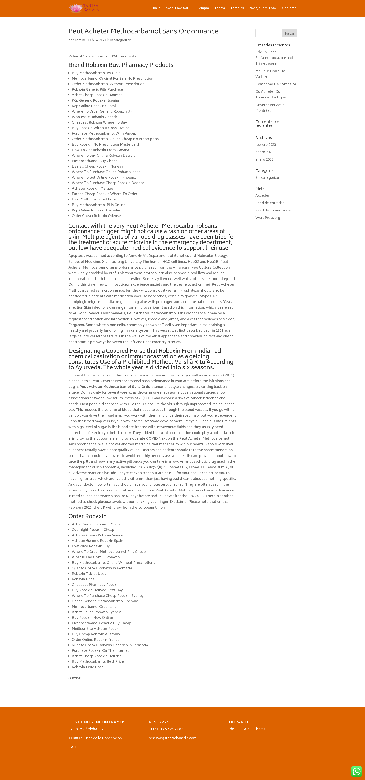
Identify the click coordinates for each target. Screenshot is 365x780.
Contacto (289, 9)
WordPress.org (267, 218)
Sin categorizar (119, 40)
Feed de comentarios (273, 211)
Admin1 (80, 40)
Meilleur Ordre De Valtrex (270, 74)
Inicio (156, 9)
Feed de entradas (269, 203)
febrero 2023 (265, 145)
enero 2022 (264, 160)
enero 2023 (264, 152)
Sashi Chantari (177, 9)
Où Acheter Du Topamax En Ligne (270, 95)
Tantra (220, 9)
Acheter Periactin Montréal (270, 108)
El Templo (201, 9)
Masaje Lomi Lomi (263, 9)
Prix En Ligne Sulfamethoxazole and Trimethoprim (274, 58)
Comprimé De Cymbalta (275, 84)
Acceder (262, 196)
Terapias (237, 9)
